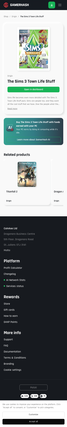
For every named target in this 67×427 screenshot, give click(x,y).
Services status (15, 286)
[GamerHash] (16, 4)
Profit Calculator (13, 268)
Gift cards (9, 310)
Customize (33, 414)
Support (8, 339)
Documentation (12, 351)
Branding (9, 364)
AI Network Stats (15, 280)
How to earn (11, 316)
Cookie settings (12, 370)
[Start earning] (51, 5)
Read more (12, 108)
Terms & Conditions (15, 357)
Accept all (33, 421)
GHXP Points (10, 322)
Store (7, 304)
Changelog (10, 274)
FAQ (6, 345)
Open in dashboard (33, 89)
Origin (14, 16)
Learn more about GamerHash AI (33, 139)
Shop (6, 16)
